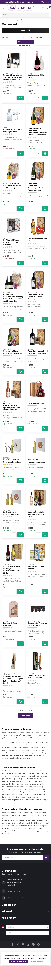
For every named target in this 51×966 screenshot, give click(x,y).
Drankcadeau (41, 828)
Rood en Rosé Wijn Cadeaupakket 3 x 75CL (35, 514)
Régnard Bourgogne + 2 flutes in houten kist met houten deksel (13, 77)
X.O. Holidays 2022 (35, 403)
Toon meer (25, 715)
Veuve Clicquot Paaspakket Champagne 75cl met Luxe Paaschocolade (37, 131)
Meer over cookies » (36, 961)
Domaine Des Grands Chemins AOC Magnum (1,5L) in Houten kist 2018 (13, 679)
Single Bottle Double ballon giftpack (12, 130)
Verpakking (14, 20)
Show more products (25, 42)
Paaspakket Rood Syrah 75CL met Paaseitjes (35, 296)
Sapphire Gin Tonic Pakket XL (35, 567)
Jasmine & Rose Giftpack (10, 624)
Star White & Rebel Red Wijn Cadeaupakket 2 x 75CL (12, 569)
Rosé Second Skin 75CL (35, 76)
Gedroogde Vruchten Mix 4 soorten (37, 624)
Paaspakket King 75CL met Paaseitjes (12, 352)
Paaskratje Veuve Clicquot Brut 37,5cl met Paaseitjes (12, 185)
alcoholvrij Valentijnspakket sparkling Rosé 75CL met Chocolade (12, 406)
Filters (24, 30)
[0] (48, 7)
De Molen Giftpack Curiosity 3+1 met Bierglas (11, 242)
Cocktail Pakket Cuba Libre (37, 240)
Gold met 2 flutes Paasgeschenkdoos (12, 461)
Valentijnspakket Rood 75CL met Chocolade (37, 352)
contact (26, 831)
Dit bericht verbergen (18, 961)
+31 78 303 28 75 (13, 891)
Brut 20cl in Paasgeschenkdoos (36, 461)
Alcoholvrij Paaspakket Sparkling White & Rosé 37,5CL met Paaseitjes (13, 297)
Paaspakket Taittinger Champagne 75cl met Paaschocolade (37, 186)
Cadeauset (25, 20)
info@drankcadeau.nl (15, 898)
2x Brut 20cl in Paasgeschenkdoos (12, 513)
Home (4, 20)
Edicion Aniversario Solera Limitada (36, 676)
